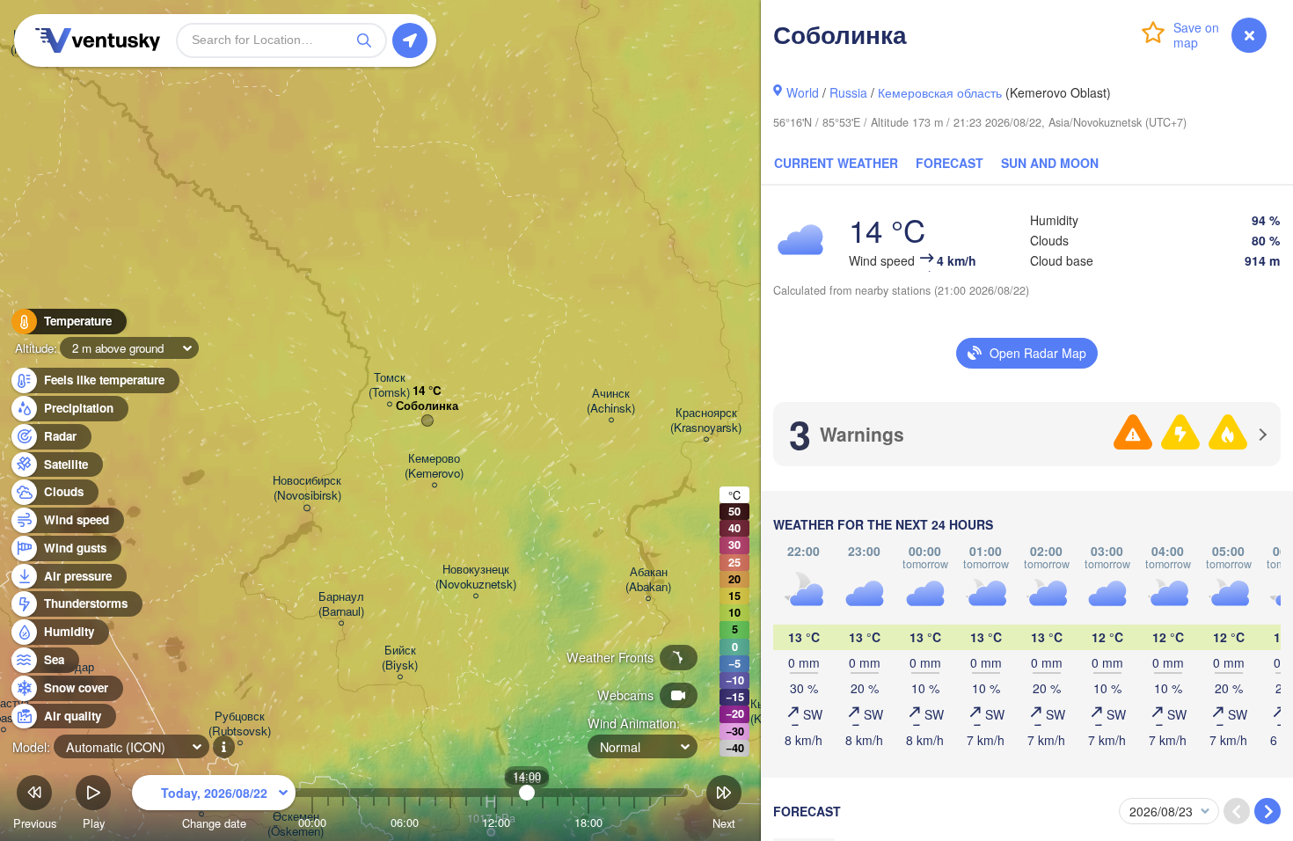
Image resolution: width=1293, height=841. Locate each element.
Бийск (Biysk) (400, 658)
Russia (848, 92)
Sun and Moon (1050, 163)
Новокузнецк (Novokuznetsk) (475, 577)
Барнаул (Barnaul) (341, 604)
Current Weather (836, 163)
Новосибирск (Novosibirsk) (307, 488)
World (802, 92)
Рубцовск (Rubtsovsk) (239, 724)
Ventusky (95, 40)
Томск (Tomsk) (389, 385)
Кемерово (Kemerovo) (434, 466)
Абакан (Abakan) (648, 580)
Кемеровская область (940, 92)
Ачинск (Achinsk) (611, 401)
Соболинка (427, 406)
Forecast (949, 163)
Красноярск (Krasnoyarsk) (705, 420)
